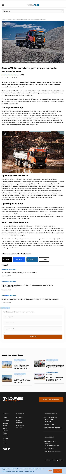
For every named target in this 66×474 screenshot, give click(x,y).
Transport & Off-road (9, 75)
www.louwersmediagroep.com (54, 460)
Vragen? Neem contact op (50, 399)
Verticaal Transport (5, 439)
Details (50, 470)
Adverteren (19, 417)
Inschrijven (33, 336)
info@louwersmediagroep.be (53, 451)
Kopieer (44, 259)
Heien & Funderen (5, 434)
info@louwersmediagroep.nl (53, 427)
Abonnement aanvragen (20, 426)
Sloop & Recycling (5, 429)
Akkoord (58, 470)
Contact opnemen (19, 421)
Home (3, 19)
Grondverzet (6, 420)
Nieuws (5, 417)
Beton (4, 443)
